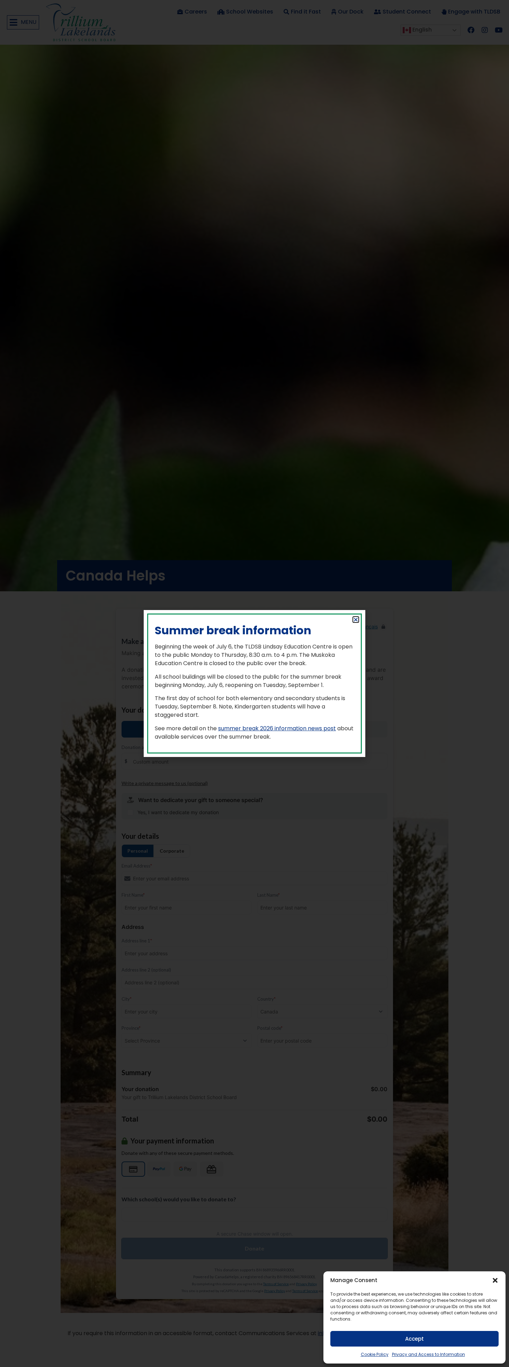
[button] (495, 1280)
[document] (254, 683)
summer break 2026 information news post (277, 728)
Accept (414, 1338)
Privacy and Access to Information (428, 1354)
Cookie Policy (375, 1354)
